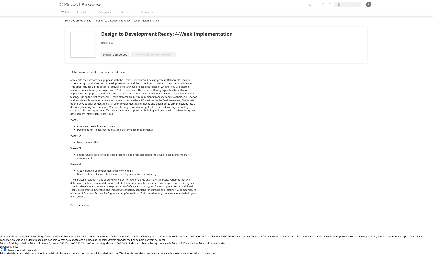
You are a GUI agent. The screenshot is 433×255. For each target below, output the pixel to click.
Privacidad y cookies (107, 253)
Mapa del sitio (51, 253)
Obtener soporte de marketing (280, 236)
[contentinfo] (94, 20)
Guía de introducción (101, 236)
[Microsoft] (69, 4)
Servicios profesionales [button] (78, 20)
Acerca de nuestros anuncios (177, 253)
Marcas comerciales (150, 253)
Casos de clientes (54, 236)
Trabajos (154, 243)
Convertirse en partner (237, 236)
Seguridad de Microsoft (27, 243)
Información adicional (112, 72)
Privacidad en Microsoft (196, 243)
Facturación (218, 236)
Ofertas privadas (150, 236)
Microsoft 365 (72, 243)
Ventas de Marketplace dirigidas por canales (82, 239)
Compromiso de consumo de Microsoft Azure (186, 236)
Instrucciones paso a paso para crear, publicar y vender (354, 236)
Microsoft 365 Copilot (118, 243)
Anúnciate (256, 236)
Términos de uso (128, 253)
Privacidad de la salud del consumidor (21, 253)
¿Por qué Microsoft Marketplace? (18, 236)
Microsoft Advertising (93, 243)
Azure (44, 243)
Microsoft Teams (140, 243)
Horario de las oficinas (76, 236)
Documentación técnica (127, 236)
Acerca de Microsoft (171, 243)
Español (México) (9, 246)
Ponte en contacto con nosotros (77, 253)
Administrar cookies (204, 253)
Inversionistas (217, 243)
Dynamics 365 (56, 243)
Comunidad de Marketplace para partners (33, 239)
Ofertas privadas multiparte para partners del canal (136, 239)
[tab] (84, 72)
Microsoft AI (7, 243)
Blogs (41, 236)
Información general (84, 72)
